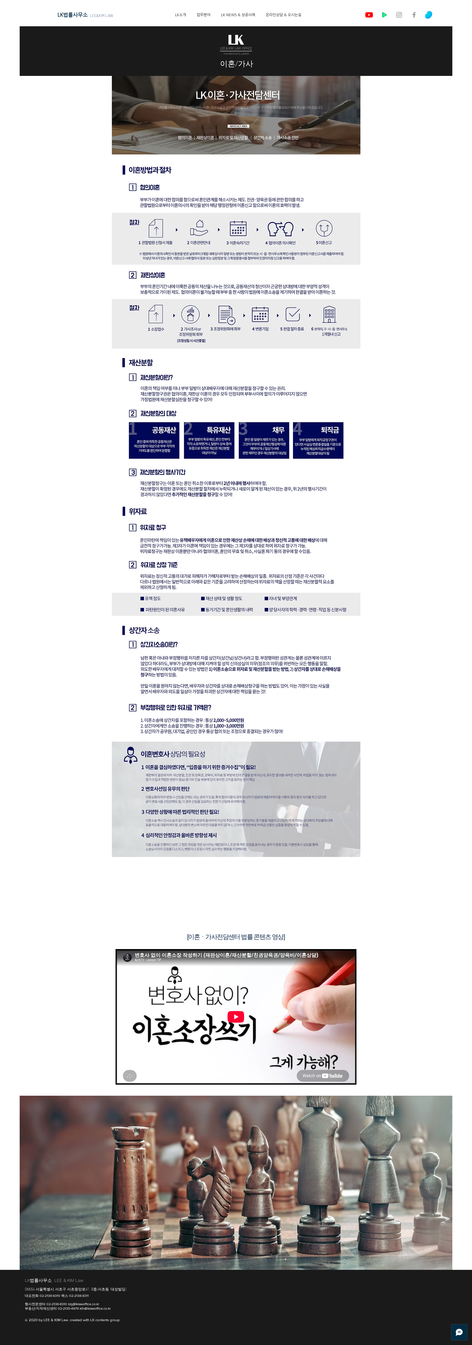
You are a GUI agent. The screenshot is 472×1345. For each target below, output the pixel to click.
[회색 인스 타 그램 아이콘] (399, 15)
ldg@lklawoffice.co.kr (83, 1304)
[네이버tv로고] (384, 15)
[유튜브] (369, 15)
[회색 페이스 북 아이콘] (414, 15)
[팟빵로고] (429, 15)
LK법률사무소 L (41, 1280)
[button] (201, 14)
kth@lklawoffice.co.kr (95, 1308)
